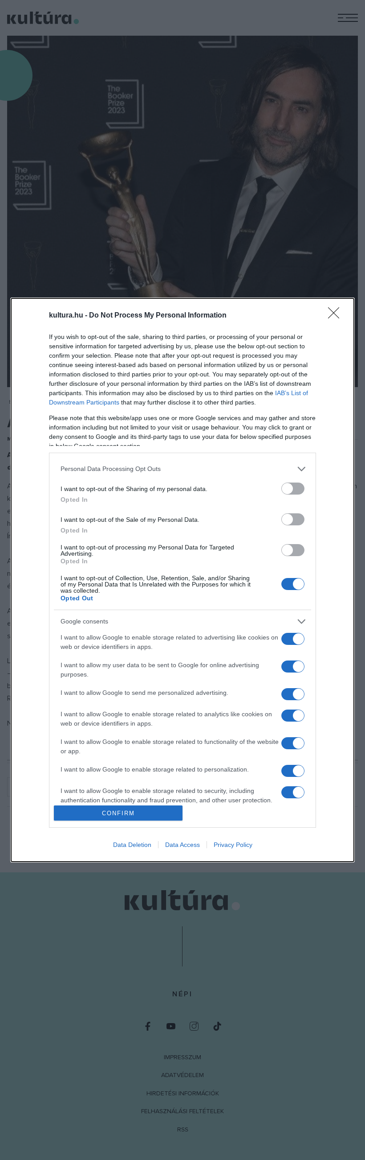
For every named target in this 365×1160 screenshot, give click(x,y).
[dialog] (182, 580)
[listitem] (182, 469)
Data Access (182, 844)
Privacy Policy (233, 844)
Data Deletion (132, 844)
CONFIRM (118, 813)
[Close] (336, 315)
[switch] (292, 489)
